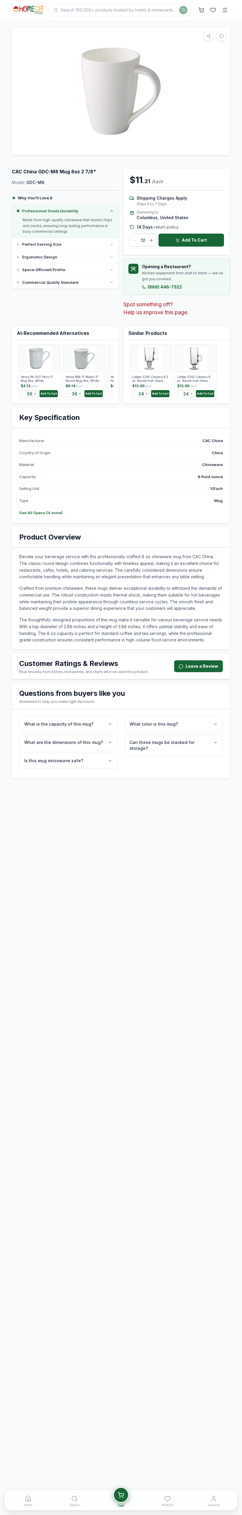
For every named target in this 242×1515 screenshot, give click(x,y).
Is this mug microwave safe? (53, 760)
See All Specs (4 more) (41, 512)
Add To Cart (194, 239)
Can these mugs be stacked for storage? (162, 745)
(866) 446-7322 (165, 286)
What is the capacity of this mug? (59, 723)
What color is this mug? (154, 723)
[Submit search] (183, 10)
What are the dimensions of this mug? (63, 742)
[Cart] (201, 10)
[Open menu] (225, 10)
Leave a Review (202, 666)
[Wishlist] (213, 10)
